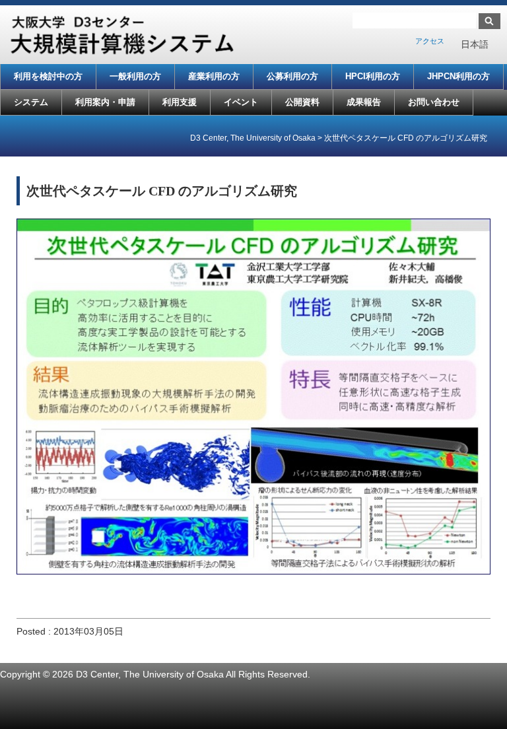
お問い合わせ (433, 102)
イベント (241, 102)
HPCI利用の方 (372, 76)
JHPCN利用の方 (458, 76)
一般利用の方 (135, 76)
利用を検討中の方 (48, 76)
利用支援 (179, 102)
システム (31, 102)
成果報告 (364, 102)
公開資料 (302, 102)
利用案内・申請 (105, 102)
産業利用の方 (214, 76)
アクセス (429, 41)
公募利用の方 (292, 76)
